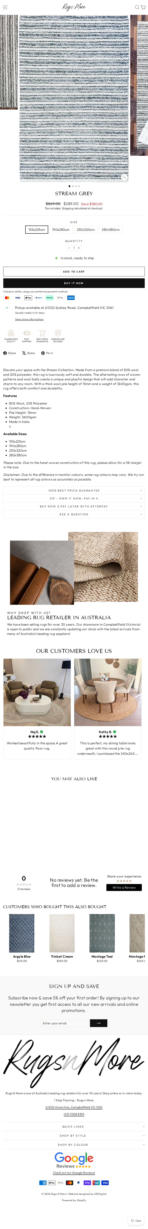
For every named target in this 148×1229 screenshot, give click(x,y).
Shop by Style (73, 1135)
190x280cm (61, 229)
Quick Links (73, 1126)
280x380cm (110, 229)
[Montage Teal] (102, 933)
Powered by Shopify (74, 1200)
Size (74, 222)
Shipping (67, 208)
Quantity (74, 241)
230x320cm (86, 229)
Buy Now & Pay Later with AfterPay (74, 506)
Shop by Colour (73, 1144)
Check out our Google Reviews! (74, 1172)
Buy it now (74, 283)
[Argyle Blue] (21, 933)
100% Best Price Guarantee (74, 490)
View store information (29, 319)
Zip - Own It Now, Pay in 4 (74, 498)
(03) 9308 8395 (74, 1114)
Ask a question (73, 514)
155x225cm (37, 229)
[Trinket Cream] (61, 933)
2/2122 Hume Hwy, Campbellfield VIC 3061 (74, 1107)
